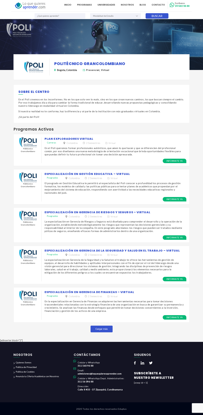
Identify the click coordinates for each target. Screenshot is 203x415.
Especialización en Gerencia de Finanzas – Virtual (89, 292)
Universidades (106, 4)
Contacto (158, 4)
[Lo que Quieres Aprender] (29, 5)
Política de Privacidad (26, 367)
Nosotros (127, 4)
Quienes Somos (23, 362)
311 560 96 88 (182, 5)
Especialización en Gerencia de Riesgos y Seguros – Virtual (97, 212)
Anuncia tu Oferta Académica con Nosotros (37, 376)
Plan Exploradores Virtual (69, 139)
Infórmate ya (174, 160)
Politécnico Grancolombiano (28, 149)
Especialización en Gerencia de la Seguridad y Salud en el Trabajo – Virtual (112, 250)
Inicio (67, 4)
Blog (143, 4)
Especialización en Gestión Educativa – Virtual (87, 174)
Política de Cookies (25, 371)
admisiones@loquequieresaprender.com (100, 373)
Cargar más (101, 329)
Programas (84, 4)
